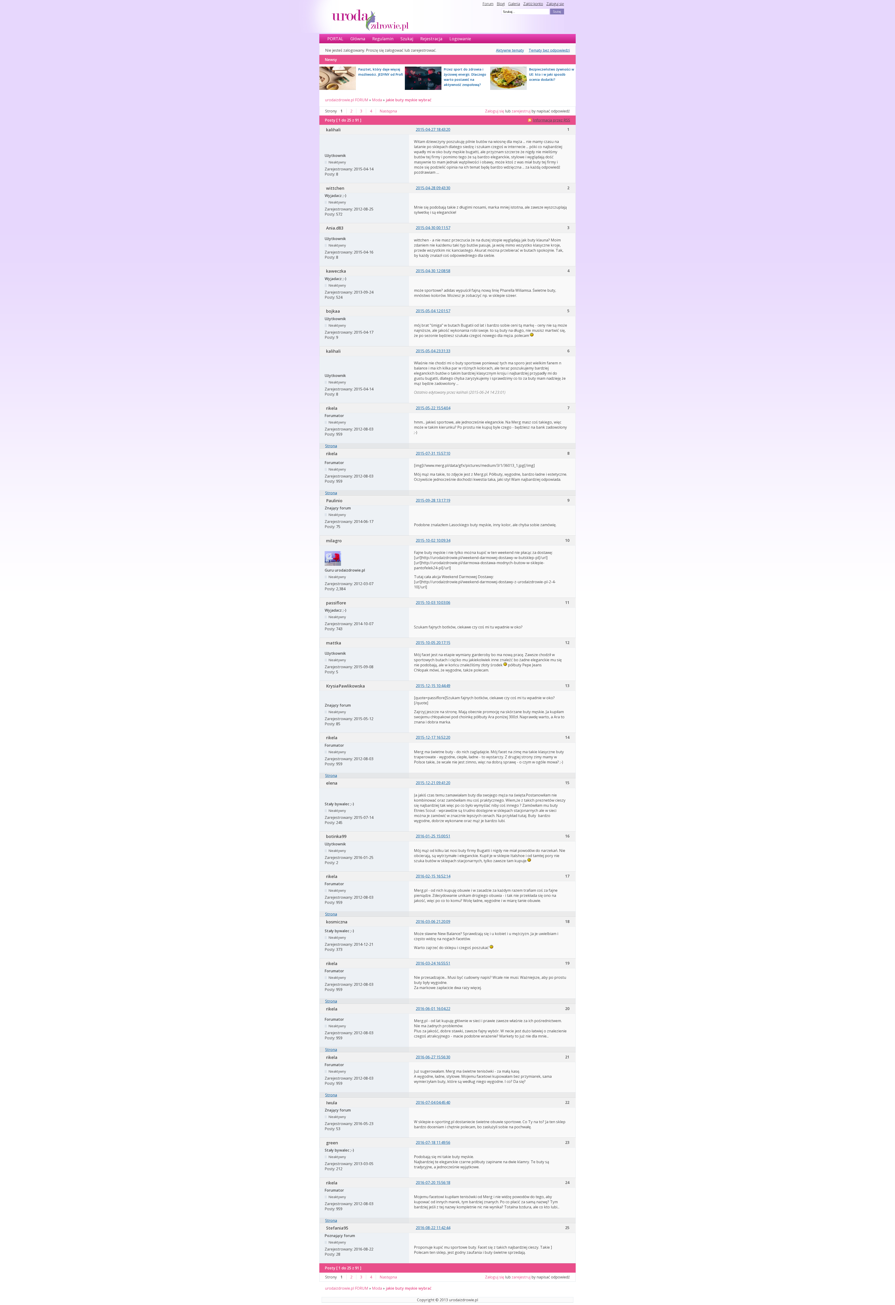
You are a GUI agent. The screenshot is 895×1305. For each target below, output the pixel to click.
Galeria (514, 3)
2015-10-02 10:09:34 (433, 540)
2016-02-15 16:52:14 (433, 876)
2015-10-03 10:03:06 (433, 602)
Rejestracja (431, 38)
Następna (388, 111)
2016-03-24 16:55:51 (433, 963)
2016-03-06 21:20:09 (433, 921)
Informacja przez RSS (551, 120)
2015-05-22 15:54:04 (433, 407)
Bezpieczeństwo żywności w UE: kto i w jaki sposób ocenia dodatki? (551, 74)
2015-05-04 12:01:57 (433, 310)
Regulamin (382, 38)
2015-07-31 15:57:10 (433, 453)
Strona (331, 445)
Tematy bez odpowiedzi (549, 50)
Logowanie (460, 38)
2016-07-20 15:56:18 (433, 1182)
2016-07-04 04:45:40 (433, 1102)
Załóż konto (533, 3)
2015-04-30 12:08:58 (433, 270)
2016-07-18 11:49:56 (433, 1142)
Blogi (501, 3)
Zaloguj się (555, 3)
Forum (487, 3)
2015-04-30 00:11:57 (433, 227)
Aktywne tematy (510, 50)
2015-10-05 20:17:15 (433, 642)
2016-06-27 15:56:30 (433, 1057)
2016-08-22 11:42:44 (433, 1227)
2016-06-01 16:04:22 (433, 1008)
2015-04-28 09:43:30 (433, 187)
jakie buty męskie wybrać (408, 99)
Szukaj (406, 38)
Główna (357, 38)
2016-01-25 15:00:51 (433, 836)
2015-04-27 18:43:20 (433, 129)
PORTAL (335, 38)
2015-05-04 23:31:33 (433, 350)
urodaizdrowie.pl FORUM (346, 99)
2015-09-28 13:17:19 (433, 500)
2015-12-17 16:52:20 (433, 737)
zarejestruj (521, 111)
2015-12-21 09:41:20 (433, 782)
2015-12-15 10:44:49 (433, 685)
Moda (377, 99)
